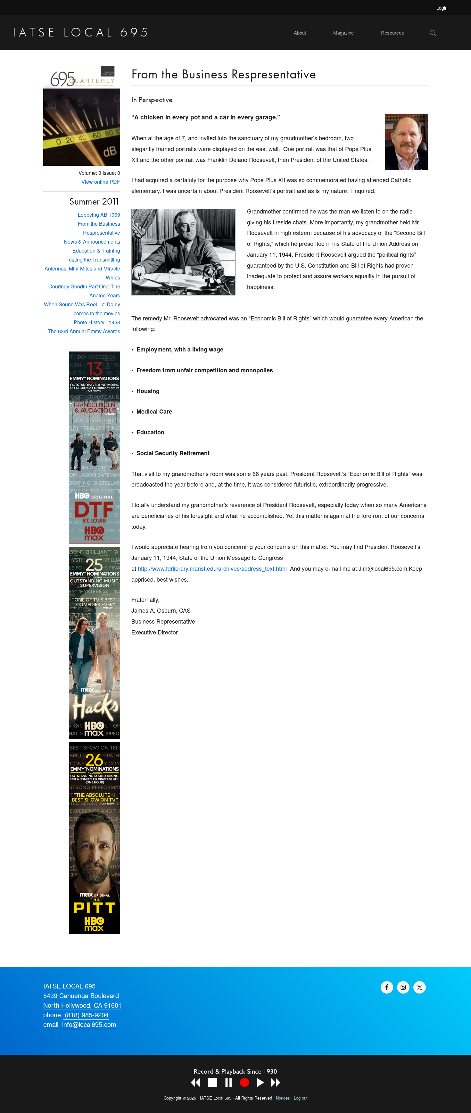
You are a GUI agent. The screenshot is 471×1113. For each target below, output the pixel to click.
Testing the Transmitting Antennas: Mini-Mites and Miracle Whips (82, 268)
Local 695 (222, 1098)
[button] (444, 32)
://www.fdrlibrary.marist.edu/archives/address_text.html (217, 568)
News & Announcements (92, 241)
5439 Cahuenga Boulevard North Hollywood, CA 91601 (82, 1000)
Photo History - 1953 (97, 322)
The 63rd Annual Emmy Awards (84, 331)
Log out (301, 1098)
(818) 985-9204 (86, 1014)
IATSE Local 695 (82, 32)
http (142, 568)
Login (442, 7)
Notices (283, 1098)
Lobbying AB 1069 (99, 214)
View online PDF (100, 181)
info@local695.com (89, 1024)
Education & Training (96, 250)
